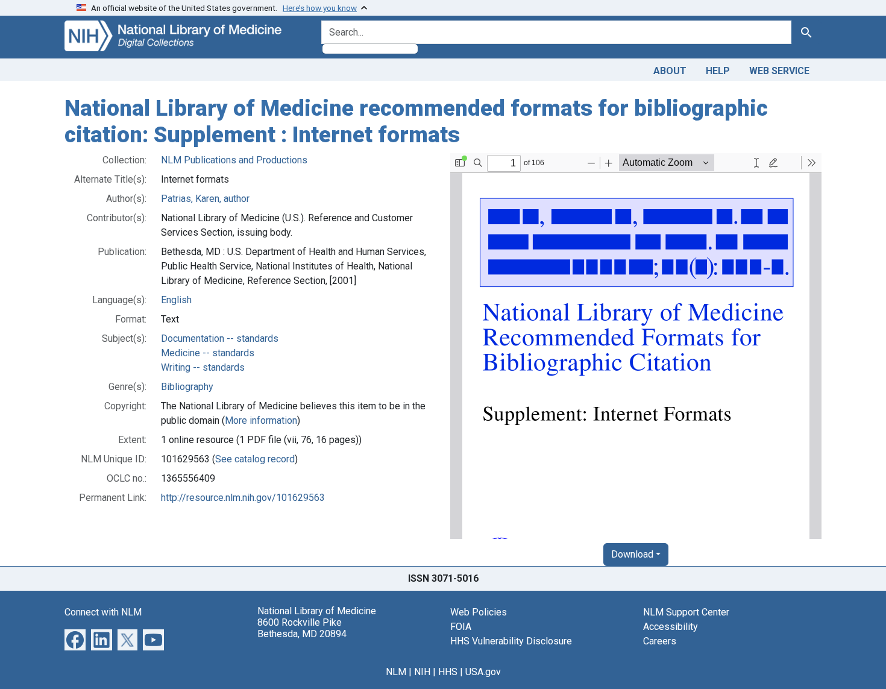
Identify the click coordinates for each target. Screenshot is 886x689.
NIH (422, 672)
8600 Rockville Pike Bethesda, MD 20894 (302, 628)
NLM (396, 672)
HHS (447, 672)
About (669, 71)
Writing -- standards (203, 367)
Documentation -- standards (219, 338)
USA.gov (483, 672)
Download (632, 554)
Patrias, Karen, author (205, 198)
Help (718, 71)
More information (261, 420)
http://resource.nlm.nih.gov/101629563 (243, 497)
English (176, 300)
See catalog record (255, 459)
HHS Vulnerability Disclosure (511, 641)
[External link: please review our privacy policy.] (75, 639)
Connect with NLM (103, 612)
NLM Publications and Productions (234, 160)
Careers (659, 641)
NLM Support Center (686, 612)
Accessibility (670, 626)
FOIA (460, 626)
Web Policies (478, 612)
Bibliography (187, 386)
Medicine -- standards (207, 353)
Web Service (779, 71)
